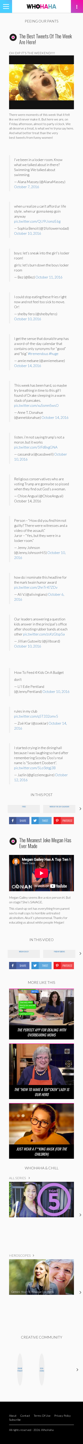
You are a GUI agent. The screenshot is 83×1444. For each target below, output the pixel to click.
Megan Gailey (24, 951)
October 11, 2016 (48, 277)
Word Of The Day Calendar (59, 806)
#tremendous (38, 354)
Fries (24, 806)
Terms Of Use (42, 1415)
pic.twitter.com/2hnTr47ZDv (36, 587)
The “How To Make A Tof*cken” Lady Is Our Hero (41, 1092)
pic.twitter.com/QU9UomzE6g (37, 221)
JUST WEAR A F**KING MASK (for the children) (41, 1151)
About (13, 1415)
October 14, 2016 (27, 366)
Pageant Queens (59, 951)
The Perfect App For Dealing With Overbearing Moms (41, 1032)
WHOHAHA (41, 6)
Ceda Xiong (42, 1369)
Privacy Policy (62, 1415)
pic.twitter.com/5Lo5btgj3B (35, 768)
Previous (5, 1369)
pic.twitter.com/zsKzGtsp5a (44, 634)
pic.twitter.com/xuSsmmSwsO (36, 405)
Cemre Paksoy (20, 1369)
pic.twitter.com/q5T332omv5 (36, 716)
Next (77, 1369)
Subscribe (15, 1419)
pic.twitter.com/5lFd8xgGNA (35, 447)
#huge (53, 354)
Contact (25, 1415)
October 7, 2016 (26, 187)
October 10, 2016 (27, 233)
